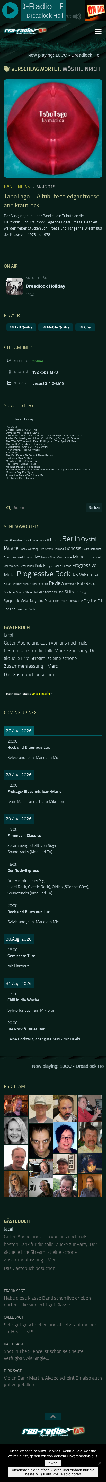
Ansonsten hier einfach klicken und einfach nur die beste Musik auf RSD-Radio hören (53, 1472)
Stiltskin (72, 592)
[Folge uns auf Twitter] (48, 1444)
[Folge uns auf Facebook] (39, 1444)
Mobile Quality (58, 327)
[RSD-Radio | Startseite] (32, 31)
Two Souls (29, 609)
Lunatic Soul (48, 557)
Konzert (17, 557)
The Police (61, 601)
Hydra (85, 549)
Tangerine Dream (42, 601)
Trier (19, 609)
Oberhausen (11, 566)
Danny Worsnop (29, 549)
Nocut (96, 557)
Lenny (28, 557)
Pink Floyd (43, 565)
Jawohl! (53, 1463)
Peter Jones (27, 566)
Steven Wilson (53, 592)
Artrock (53, 539)
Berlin (71, 538)
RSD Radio (86, 583)
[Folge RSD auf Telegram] (66, 1444)
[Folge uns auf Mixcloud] (57, 1444)
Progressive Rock (43, 573)
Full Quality (24, 327)
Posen (57, 566)
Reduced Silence (21, 584)
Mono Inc (82, 557)
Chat (88, 327)
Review (56, 583)
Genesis (73, 548)
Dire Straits (46, 549)
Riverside (70, 584)
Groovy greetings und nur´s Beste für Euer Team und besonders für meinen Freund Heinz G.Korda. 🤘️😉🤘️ (53, 650)
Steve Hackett (33, 592)
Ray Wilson (82, 574)
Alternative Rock (19, 540)
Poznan (66, 566)
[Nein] (99, 1463)
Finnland (59, 549)
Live (36, 557)
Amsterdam (37, 540)
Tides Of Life (75, 601)
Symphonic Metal (16, 601)
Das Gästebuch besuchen (29, 667)
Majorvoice (64, 557)
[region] (53, 686)
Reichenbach (40, 584)
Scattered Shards (14, 592)
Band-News (17, 186)
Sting (83, 592)
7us (6, 540)
